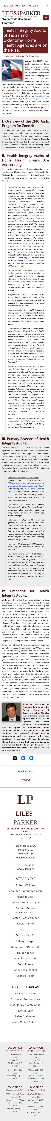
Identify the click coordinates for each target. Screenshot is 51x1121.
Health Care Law (25, 993)
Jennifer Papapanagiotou (25, 891)
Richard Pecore (26, 910)
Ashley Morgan (25, 941)
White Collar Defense (25, 1022)
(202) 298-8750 (11, 5)
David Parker (25, 923)
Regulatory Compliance (25, 1004)
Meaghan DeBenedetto (26, 947)
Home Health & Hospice (14, 56)
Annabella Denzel (25, 970)
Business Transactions (25, 999)
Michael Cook (25, 896)
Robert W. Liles (30, 704)
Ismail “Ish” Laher (25, 958)
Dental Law (25, 1010)
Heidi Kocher (25, 952)
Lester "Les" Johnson (25, 917)
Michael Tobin (26, 975)
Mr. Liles (45, 713)
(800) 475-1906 (29, 5)
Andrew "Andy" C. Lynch (25, 902)
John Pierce (25, 964)
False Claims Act (25, 1016)
